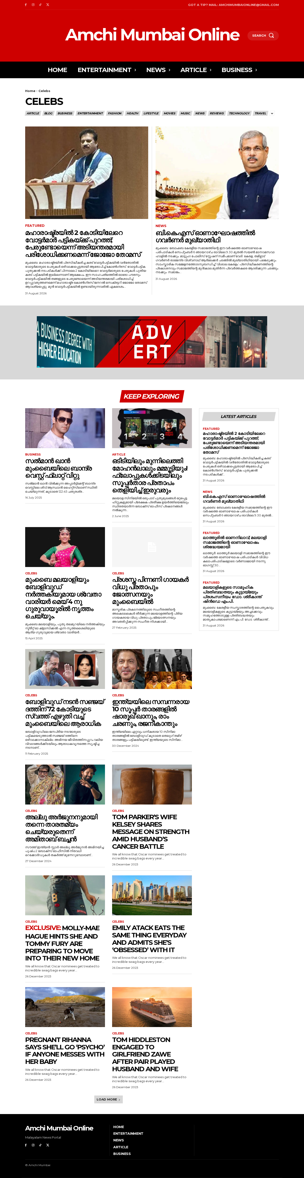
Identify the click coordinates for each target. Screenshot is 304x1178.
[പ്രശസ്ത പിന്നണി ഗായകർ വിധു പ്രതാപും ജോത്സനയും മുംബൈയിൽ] (152, 547)
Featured (35, 226)
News (199, 113)
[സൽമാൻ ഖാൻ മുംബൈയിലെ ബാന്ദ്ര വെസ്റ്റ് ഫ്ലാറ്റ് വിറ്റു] (65, 428)
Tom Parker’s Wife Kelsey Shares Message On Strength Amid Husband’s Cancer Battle (150, 831)
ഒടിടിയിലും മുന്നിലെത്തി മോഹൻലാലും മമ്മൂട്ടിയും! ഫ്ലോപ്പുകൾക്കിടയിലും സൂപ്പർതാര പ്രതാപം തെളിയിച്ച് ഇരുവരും (149, 475)
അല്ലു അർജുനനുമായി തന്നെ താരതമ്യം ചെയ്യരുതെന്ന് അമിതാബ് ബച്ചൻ (61, 828)
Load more (107, 1099)
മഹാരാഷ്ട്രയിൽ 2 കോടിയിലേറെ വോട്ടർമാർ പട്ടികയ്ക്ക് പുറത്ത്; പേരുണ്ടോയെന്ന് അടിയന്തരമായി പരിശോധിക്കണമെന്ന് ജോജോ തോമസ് (82, 243)
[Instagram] (33, 4)
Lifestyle (150, 113)
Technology (239, 113)
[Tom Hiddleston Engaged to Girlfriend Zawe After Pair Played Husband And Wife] (152, 1007)
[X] (47, 4)
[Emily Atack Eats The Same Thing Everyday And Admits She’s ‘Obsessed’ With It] (152, 895)
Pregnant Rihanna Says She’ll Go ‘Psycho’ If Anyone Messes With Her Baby (64, 1051)
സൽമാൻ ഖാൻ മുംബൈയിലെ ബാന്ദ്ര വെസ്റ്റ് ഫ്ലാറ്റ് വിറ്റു (58, 468)
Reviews (217, 113)
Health (132, 113)
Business (64, 113)
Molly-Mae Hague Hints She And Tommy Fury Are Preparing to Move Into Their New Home (62, 943)
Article (33, 113)
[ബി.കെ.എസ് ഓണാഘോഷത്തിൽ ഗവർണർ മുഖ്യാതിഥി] (217, 172)
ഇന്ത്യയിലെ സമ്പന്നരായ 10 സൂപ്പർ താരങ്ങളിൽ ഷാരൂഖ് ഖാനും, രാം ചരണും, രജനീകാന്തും (150, 712)
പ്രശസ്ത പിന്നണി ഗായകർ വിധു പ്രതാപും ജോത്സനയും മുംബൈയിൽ (150, 590)
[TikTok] (40, 4)
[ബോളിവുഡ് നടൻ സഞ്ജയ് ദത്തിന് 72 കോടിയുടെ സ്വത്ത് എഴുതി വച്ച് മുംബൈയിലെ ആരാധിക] (65, 669)
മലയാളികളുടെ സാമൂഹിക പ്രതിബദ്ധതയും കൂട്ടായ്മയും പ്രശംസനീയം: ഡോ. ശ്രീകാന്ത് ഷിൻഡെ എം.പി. (232, 594)
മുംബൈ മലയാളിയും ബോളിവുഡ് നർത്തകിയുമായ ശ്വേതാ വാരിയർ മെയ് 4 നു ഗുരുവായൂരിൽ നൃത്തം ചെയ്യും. (63, 597)
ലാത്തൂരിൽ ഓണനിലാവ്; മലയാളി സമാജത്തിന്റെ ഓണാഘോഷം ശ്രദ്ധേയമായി (234, 542)
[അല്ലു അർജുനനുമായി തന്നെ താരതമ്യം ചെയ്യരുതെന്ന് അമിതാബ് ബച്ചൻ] (65, 785)
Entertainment (89, 113)
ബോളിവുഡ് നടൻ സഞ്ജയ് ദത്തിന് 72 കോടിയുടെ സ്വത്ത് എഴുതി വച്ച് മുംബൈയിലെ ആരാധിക (64, 712)
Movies (169, 113)
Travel (260, 113)
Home (30, 91)
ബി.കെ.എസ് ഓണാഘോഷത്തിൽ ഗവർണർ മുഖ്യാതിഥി (205, 236)
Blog (48, 113)
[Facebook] (25, 4)
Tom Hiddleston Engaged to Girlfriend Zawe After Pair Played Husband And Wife (145, 1054)
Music (185, 113)
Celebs (31, 573)
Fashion (115, 113)
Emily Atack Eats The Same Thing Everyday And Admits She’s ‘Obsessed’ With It (149, 939)
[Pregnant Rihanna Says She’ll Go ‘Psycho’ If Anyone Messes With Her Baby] (65, 1007)
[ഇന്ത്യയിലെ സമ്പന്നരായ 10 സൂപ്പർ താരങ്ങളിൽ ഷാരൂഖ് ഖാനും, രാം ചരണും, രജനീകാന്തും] (152, 669)
